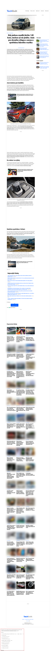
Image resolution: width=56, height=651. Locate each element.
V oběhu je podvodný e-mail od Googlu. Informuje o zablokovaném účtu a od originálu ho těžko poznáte (30, 357)
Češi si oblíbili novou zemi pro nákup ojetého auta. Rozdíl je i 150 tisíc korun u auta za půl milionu (20, 475)
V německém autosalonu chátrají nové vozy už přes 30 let (30, 474)
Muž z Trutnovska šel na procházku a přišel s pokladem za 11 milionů (30, 509)
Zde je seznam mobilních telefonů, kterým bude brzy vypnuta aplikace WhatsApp (19, 443)
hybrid (22, 47)
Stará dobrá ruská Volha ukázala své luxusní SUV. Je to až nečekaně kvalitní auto (11, 576)
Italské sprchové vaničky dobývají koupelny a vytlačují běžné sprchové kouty (20, 492)
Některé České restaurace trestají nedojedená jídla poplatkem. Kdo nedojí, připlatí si (20, 280)
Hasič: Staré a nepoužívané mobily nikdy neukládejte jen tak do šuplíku (11, 392)
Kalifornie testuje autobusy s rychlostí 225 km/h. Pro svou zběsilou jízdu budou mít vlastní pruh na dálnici (10, 339)
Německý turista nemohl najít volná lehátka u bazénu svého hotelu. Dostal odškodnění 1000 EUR (20, 409)
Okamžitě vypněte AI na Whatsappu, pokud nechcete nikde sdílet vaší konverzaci (20, 560)
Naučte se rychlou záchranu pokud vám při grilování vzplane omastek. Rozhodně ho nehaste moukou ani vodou (11, 511)
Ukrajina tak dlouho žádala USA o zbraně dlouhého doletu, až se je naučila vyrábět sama (21, 285)
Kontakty (23, 619)
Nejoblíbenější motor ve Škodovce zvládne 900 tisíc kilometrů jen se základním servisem (20, 593)
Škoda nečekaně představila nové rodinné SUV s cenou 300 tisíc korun (11, 459)
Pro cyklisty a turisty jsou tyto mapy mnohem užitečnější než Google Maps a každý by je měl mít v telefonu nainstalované (20, 392)
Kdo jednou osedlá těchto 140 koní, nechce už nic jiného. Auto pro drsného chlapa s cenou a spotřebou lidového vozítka (20, 39)
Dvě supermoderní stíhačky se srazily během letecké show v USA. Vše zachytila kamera (20, 356)
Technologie (27, 10)
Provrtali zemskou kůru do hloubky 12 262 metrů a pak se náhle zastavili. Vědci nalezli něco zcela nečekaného (30, 392)
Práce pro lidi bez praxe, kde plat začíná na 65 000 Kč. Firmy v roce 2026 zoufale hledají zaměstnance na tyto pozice (30, 493)
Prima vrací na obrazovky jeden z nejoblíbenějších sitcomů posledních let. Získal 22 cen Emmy (42, 63)
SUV (23, 47)
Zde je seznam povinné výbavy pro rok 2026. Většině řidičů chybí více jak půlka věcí (20, 576)
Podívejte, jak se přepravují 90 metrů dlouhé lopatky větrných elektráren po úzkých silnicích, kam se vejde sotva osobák (11, 374)
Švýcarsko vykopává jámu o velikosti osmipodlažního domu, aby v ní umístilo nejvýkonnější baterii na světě (30, 426)
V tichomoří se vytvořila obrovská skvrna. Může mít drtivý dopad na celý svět (11, 356)
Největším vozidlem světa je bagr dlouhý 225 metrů (30, 526)
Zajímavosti (38, 10)
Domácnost (47, 10)
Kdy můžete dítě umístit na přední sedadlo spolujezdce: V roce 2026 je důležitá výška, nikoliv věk (30, 576)
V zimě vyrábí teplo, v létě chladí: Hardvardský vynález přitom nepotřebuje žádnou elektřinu (11, 560)
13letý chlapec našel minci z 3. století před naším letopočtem (30, 543)
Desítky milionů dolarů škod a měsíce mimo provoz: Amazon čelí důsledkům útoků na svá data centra (20, 425)
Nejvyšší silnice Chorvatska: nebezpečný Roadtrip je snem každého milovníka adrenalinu (30, 373)
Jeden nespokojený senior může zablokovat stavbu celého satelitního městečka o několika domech (44, 41)
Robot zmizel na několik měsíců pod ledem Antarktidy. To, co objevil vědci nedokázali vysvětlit (11, 425)
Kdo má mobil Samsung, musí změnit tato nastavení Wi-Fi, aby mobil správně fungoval (11, 409)
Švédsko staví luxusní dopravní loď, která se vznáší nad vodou (20, 526)
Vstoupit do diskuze (14, 305)
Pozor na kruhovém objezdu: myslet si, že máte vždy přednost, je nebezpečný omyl (30, 443)
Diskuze (9, 302)
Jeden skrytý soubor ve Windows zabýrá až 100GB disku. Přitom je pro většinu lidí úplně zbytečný (11, 527)
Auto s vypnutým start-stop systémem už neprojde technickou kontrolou (30, 593)
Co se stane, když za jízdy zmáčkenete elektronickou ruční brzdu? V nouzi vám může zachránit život (11, 593)
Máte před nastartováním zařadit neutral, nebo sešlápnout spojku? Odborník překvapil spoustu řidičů (11, 476)
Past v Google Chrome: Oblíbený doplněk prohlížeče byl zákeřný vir (30, 560)
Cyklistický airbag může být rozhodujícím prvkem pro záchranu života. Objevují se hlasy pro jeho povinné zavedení (25, 170)
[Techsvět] (12, 11)
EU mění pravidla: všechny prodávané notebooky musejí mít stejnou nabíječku (11, 543)
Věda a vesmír (32, 10)
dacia (20, 47)
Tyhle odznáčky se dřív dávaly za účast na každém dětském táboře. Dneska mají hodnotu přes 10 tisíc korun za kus (20, 511)
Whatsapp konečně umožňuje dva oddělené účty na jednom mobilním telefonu (20, 459)
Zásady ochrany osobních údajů (29, 619)
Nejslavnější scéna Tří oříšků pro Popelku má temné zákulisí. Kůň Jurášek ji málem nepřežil (44, 67)
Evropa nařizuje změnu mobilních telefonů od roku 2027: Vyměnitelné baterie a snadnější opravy (20, 544)
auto (18, 47)
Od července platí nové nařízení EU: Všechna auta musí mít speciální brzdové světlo (11, 443)
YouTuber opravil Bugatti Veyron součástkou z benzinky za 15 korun (11, 492)
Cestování (42, 10)
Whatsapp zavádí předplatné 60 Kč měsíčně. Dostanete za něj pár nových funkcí (30, 459)
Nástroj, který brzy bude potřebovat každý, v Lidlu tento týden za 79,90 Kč (30, 409)
